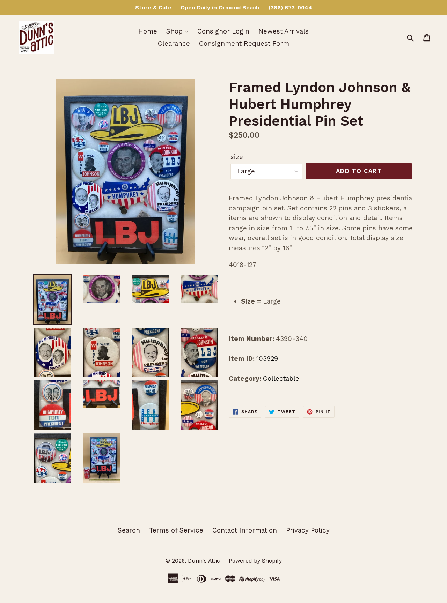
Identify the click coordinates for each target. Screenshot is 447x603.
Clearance (174, 43)
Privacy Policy (308, 530)
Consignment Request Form (244, 43)
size (236, 157)
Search (129, 530)
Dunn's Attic (205, 560)
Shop (175, 31)
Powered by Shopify (255, 560)
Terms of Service (176, 530)
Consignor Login (223, 31)
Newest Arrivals (283, 31)
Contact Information (244, 530)
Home (147, 31)
